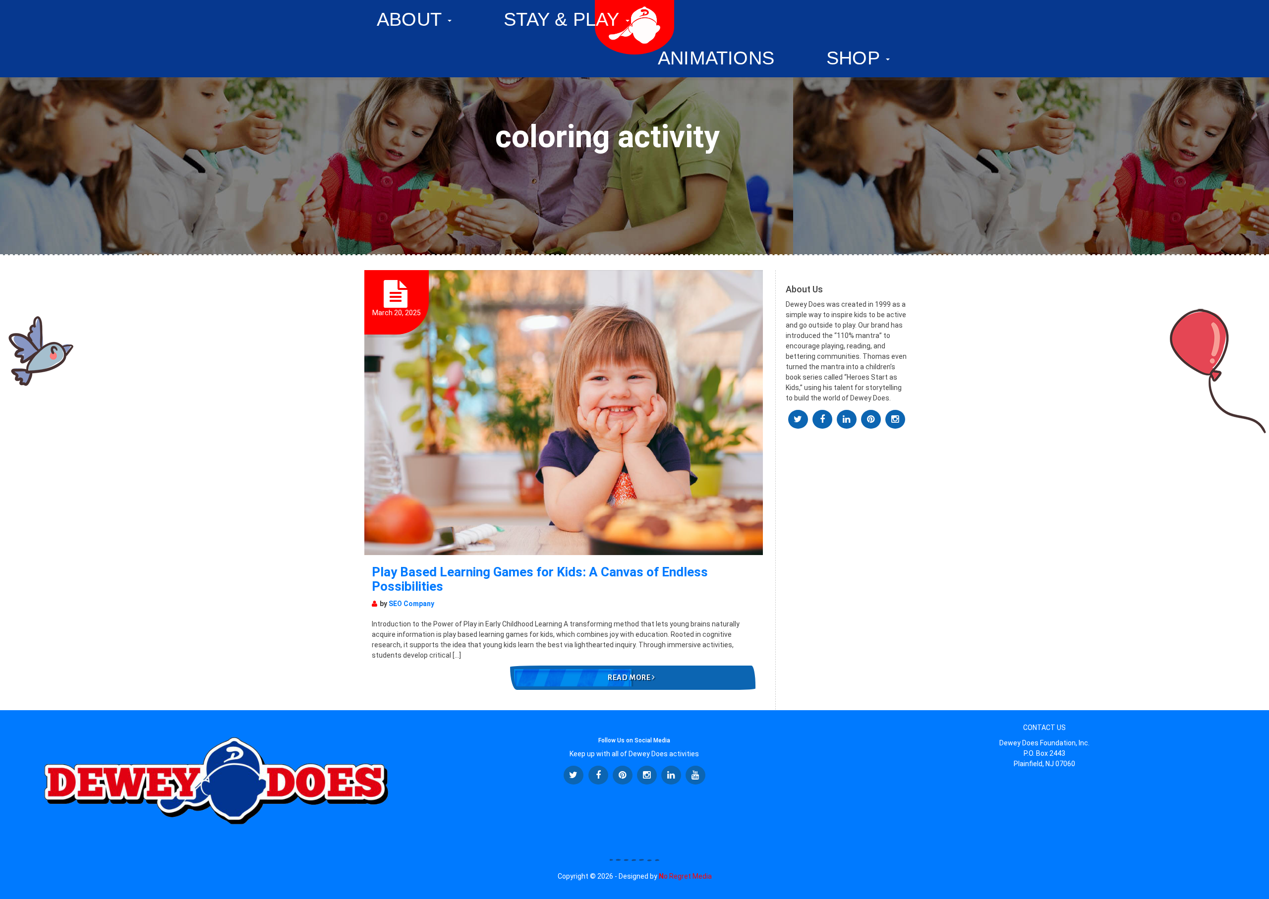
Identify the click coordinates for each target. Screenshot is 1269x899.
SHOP (855, 58)
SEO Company (411, 604)
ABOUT (412, 19)
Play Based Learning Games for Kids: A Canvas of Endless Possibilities (540, 579)
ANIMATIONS (716, 58)
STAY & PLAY (564, 19)
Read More (630, 677)
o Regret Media (685, 876)
